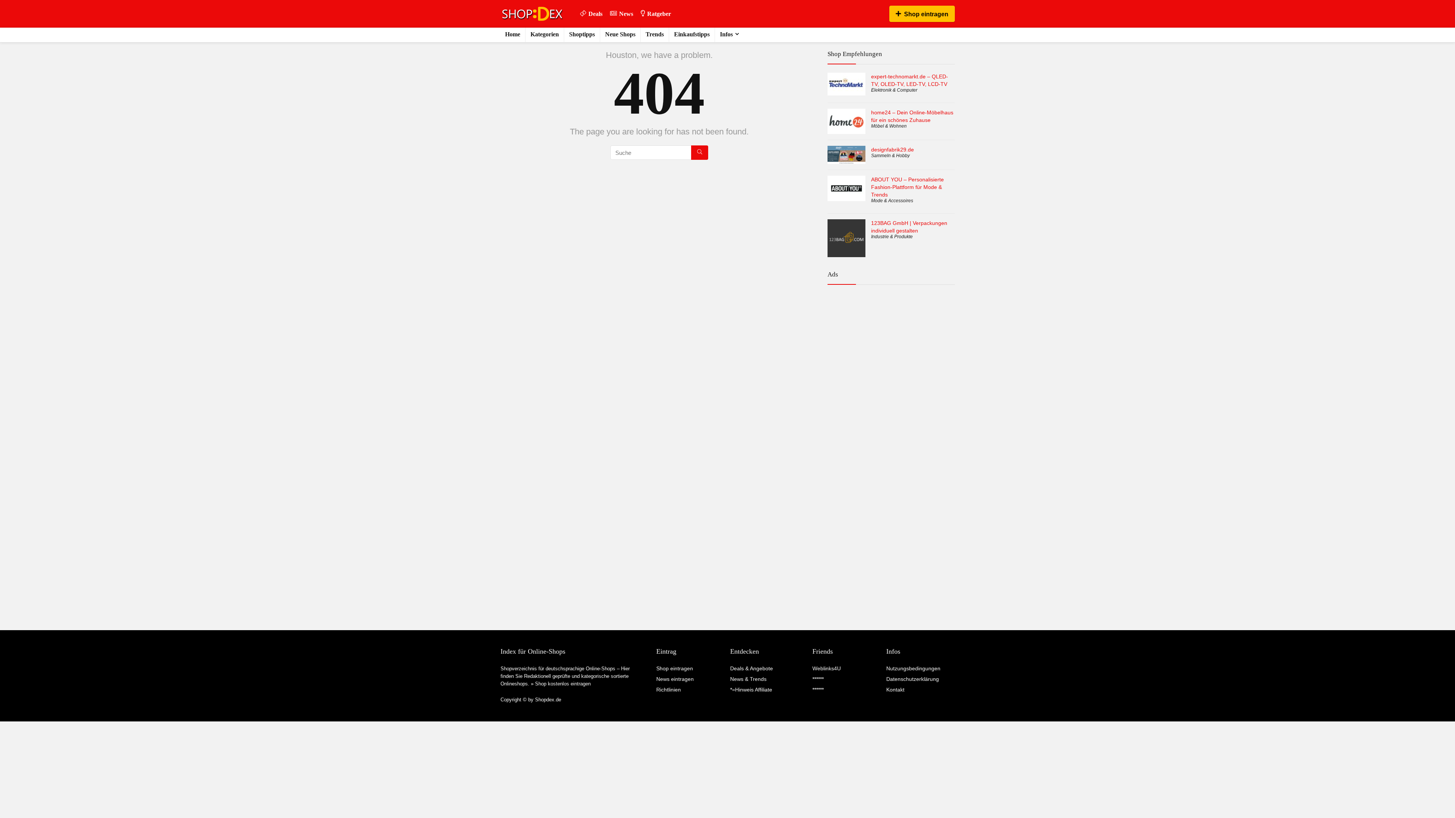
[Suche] (699, 152)
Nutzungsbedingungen (913, 668)
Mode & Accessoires (892, 200)
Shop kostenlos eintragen (563, 684)
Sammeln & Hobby (890, 155)
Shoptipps (582, 34)
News (626, 14)
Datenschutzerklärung (912, 679)
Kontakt (895, 690)
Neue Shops (620, 34)
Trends (655, 34)
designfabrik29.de (892, 150)
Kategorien (544, 34)
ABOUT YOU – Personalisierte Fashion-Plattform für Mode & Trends (907, 187)
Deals (595, 14)
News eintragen (675, 679)
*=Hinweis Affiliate (751, 690)
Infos (726, 34)
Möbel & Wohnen (889, 126)
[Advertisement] (891, 323)
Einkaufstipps (692, 34)
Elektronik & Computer (894, 90)
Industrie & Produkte (892, 236)
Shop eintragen (926, 14)
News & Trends (748, 679)
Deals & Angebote (751, 668)
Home (512, 34)
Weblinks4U (826, 668)
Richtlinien (668, 690)
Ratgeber (659, 14)
